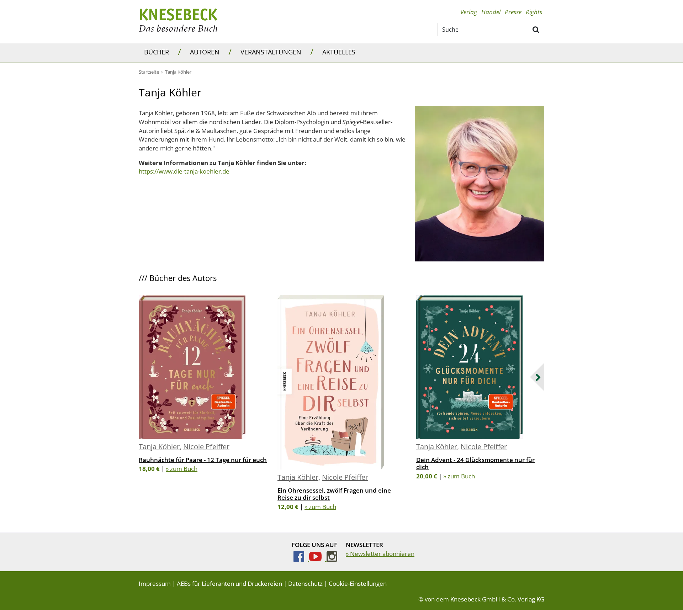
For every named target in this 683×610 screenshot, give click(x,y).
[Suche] (536, 29)
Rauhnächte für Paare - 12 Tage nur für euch (203, 460)
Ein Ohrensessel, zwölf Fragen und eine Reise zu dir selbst (334, 494)
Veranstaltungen (270, 52)
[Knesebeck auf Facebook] (301, 559)
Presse (513, 12)
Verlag (468, 12)
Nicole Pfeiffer (206, 446)
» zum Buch (181, 469)
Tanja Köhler (159, 446)
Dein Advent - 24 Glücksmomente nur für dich (475, 463)
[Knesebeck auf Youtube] (318, 559)
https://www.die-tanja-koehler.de (184, 171)
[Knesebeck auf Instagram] (332, 559)
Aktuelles (338, 52)
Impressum (155, 583)
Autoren (204, 52)
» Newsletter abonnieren (380, 554)
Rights (534, 12)
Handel (491, 12)
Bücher (156, 52)
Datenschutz (305, 583)
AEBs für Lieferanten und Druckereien (229, 583)
